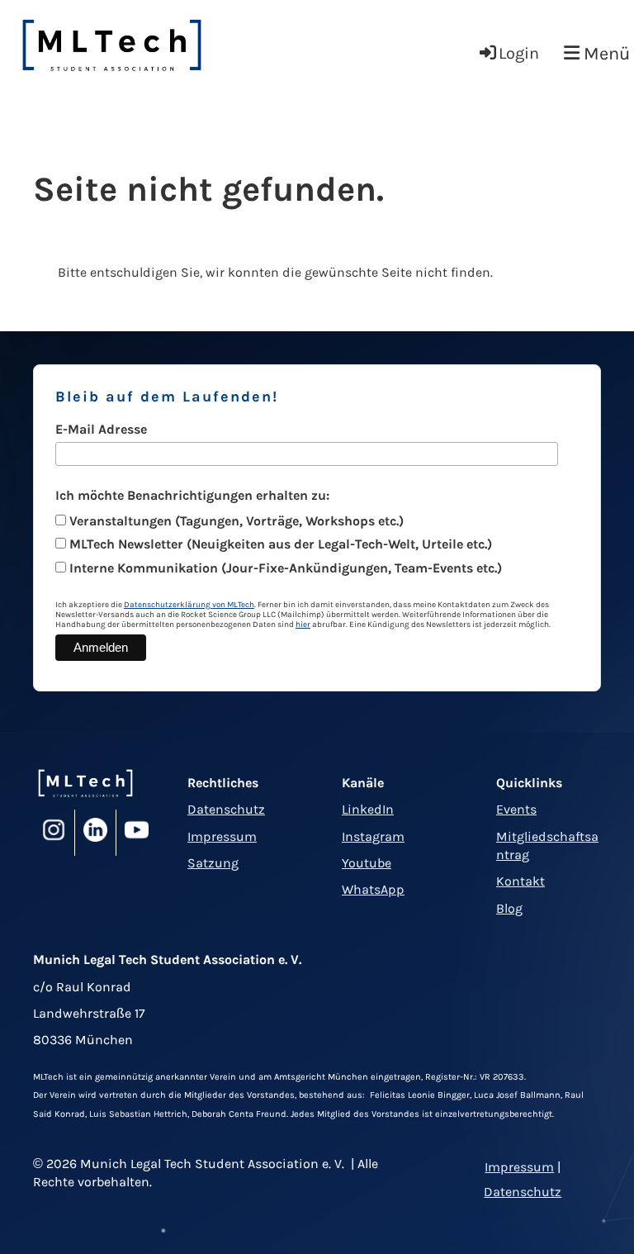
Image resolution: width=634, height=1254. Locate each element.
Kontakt (520, 881)
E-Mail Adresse (101, 429)
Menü (605, 53)
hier (303, 624)
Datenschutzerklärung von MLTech (189, 605)
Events (516, 809)
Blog (509, 908)
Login (519, 53)
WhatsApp (373, 889)
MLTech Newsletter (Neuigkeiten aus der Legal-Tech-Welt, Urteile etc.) (280, 544)
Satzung (213, 863)
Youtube (366, 863)
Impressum (222, 836)
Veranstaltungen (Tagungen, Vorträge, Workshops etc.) (236, 521)
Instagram (373, 836)
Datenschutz (226, 809)
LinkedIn (368, 809)
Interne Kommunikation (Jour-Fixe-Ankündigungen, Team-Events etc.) (285, 568)
